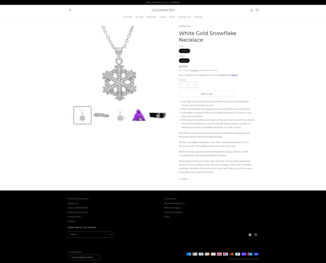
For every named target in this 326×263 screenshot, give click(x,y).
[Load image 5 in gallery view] (157, 115)
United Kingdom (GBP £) (82, 257)
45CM (184, 60)
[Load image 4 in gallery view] (138, 115)
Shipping (194, 70)
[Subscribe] (110, 235)
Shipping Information (77, 212)
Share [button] (184, 179)
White (184, 51)
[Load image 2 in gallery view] (101, 115)
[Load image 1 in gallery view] (82, 115)
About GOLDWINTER (77, 208)
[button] (70, 10)
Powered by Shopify (251, 259)
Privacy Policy (74, 217)
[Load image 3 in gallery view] (120, 115)
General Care (170, 199)
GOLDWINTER (239, 259)
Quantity (183, 80)
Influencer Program (173, 212)
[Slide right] (170, 115)
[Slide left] (70, 115)
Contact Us (72, 203)
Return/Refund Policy (174, 203)
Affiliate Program (172, 208)
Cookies (71, 221)
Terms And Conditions (78, 199)
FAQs (166, 217)
